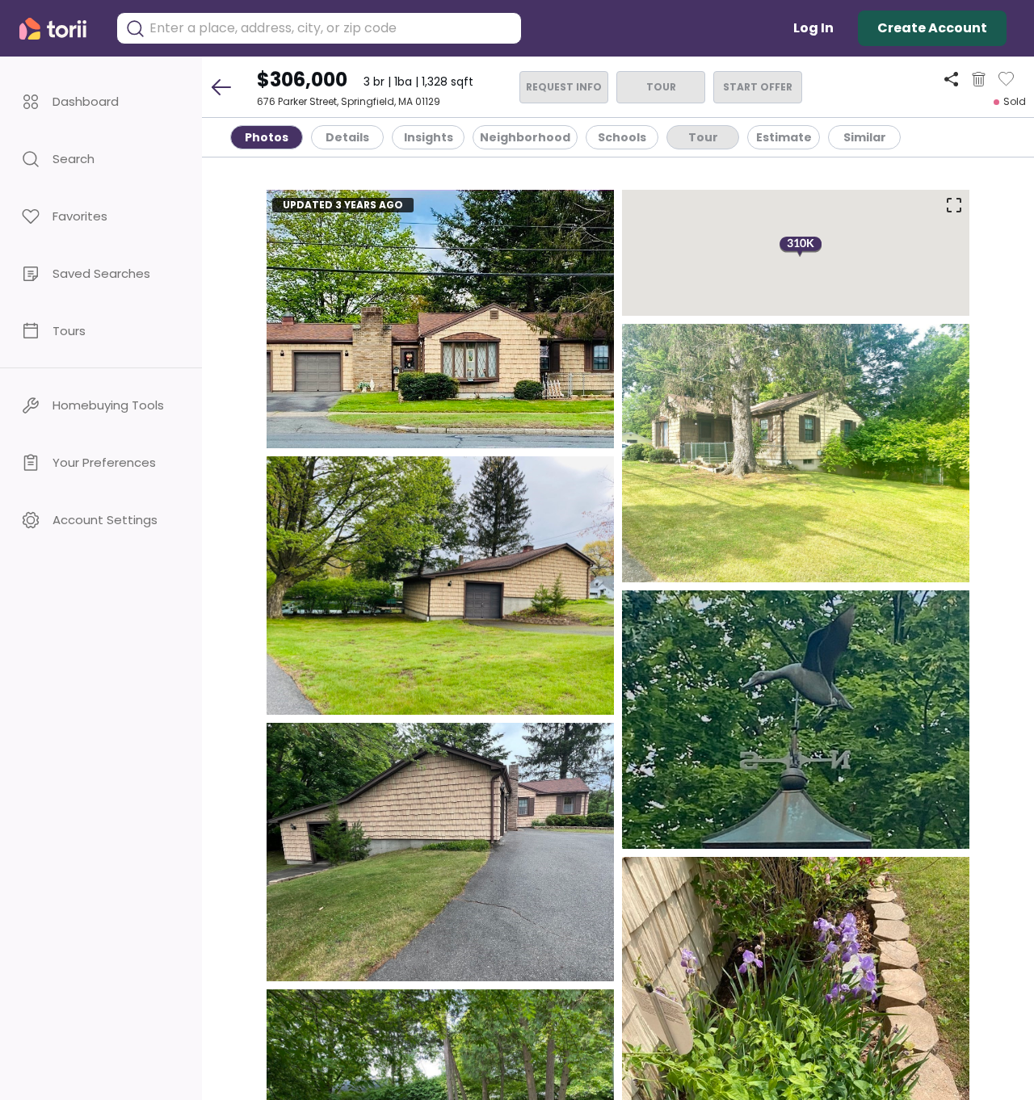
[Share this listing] (951, 78)
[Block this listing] (978, 79)
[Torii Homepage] (59, 29)
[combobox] (331, 28)
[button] (101, 101)
